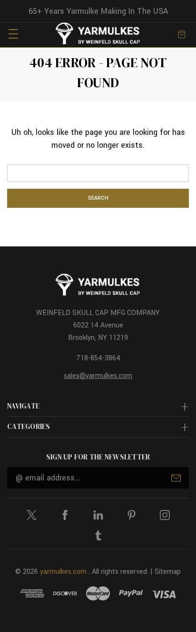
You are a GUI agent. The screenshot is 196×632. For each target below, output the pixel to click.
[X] (32, 515)
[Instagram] (165, 515)
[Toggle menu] (13, 33)
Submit (176, 478)
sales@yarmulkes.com (98, 376)
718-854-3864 (98, 358)
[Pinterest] (132, 515)
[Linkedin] (98, 515)
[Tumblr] (98, 535)
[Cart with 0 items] (181, 34)
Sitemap (168, 572)
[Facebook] (65, 515)
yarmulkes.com (63, 572)
